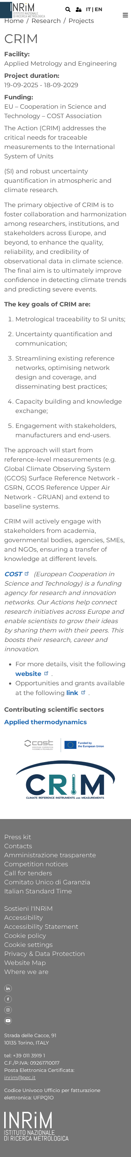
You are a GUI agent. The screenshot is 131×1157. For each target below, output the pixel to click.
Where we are (26, 971)
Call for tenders (28, 872)
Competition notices (36, 863)
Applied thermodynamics (45, 722)
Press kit (17, 836)
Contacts (18, 845)
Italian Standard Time (38, 890)
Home (14, 21)
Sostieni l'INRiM (28, 908)
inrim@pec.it (20, 1077)
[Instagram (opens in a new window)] (8, 1009)
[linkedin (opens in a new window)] (8, 988)
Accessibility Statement (41, 926)
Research (46, 21)
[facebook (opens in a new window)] (8, 998)
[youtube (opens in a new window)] (8, 1020)
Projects (81, 21)
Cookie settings (28, 944)
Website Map (25, 962)
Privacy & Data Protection (44, 953)
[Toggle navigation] (125, 15)
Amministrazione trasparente (50, 854)
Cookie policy (25, 935)
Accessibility (23, 917)
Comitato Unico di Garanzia (47, 881)
